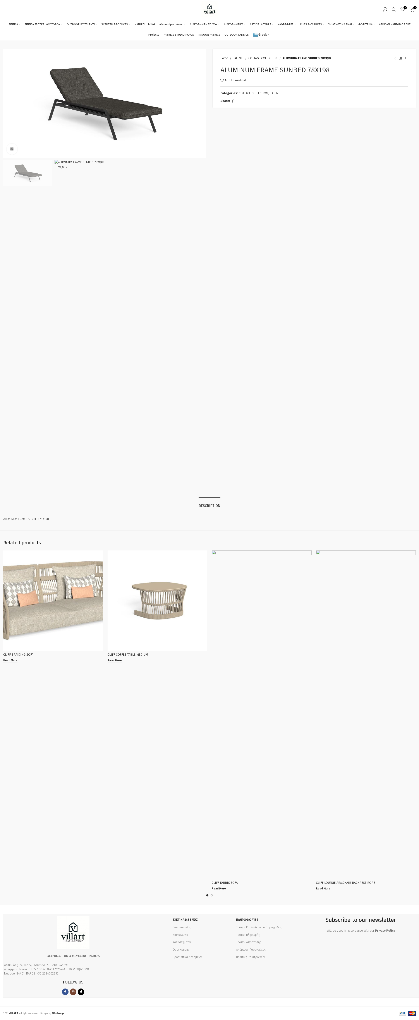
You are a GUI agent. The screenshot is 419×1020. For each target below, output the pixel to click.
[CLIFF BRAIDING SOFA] (53, 600)
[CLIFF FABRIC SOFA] (262, 714)
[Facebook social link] (232, 101)
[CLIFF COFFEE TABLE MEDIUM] (158, 600)
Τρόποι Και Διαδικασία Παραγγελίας (259, 927)
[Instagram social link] (73, 992)
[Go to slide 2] (212, 895)
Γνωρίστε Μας (182, 927)
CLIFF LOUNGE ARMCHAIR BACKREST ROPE (345, 883)
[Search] (394, 9)
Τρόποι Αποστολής (248, 942)
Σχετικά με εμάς (185, 920)
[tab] (209, 503)
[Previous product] (395, 58)
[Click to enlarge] (12, 149)
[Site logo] (209, 9)
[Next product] (405, 58)
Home (224, 58)
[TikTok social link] (81, 992)
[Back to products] (400, 58)
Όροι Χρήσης (181, 950)
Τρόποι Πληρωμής (248, 935)
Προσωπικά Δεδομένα (187, 957)
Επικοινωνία (180, 935)
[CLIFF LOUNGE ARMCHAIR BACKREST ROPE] (366, 714)
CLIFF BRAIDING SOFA (18, 655)
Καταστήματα (182, 942)
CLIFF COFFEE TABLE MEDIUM (128, 655)
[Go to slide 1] (207, 895)
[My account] (385, 9)
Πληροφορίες (247, 920)
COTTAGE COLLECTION (263, 58)
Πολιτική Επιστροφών (250, 957)
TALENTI (238, 58)
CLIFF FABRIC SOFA (225, 883)
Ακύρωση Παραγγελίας (251, 950)
